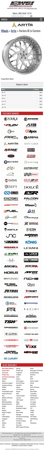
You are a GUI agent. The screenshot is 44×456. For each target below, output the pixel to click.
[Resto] (11, 303)
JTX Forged (19, 389)
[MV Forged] (11, 278)
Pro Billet (18, 423)
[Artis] (11, 143)
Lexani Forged (20, 395)
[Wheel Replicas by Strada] (11, 352)
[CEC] (11, 168)
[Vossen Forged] (31, 340)
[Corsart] (31, 168)
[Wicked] (31, 352)
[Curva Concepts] (11, 180)
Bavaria (4, 400)
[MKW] (11, 266)
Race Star (19, 425)
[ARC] (11, 137)
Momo (18, 410)
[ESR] (31, 192)
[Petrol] (11, 290)
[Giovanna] (31, 217)
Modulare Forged (21, 408)
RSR (31, 377)
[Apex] (31, 131)
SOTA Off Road (34, 387)
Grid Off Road (20, 383)
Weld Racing (34, 419)
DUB (3, 425)
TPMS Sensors (34, 398)
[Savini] (31, 309)
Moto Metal (19, 412)
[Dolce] (31, 186)
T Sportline (33, 393)
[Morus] (11, 272)
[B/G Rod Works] (11, 155)
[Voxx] (31, 346)
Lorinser (18, 398)
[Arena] (31, 137)
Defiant (4, 423)
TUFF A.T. (33, 400)
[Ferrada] (11, 205)
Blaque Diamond (7, 404)
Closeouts (5, 372)
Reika (31, 368)
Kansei (18, 391)
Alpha (4, 381)
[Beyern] (11, 162)
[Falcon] (31, 198)
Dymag (18, 368)
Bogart (4, 406)
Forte (17, 377)
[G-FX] (31, 211)
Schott (32, 383)
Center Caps (5, 370)
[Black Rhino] (31, 162)
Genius (18, 379)
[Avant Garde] (31, 143)
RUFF (31, 379)
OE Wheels (19, 419)
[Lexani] (31, 248)
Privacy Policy (23, 445)
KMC (17, 393)
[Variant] (31, 321)
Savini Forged (34, 381)
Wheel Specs (15, 444)
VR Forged (33, 416)
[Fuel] (11, 211)
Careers (30, 445)
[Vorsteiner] (31, 333)
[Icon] (31, 229)
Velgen (32, 410)
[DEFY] (11, 186)
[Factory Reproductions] (11, 198)
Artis (13, 31)
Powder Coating (21, 421)
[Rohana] (31, 303)
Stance (32, 389)
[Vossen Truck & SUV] (11, 346)
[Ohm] (31, 284)
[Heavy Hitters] (31, 223)
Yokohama (33, 423)
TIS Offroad (33, 395)
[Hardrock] (11, 223)
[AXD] (31, 149)
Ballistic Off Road (7, 398)
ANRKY (4, 387)
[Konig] (31, 241)
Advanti (4, 379)
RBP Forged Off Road (22, 427)
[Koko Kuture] (11, 241)
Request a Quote (22, 84)
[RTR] (11, 309)
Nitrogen (18, 414)
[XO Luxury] (11, 358)
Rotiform (32, 374)
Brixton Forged (6, 412)
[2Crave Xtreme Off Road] (31, 119)
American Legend (7, 383)
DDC (3, 421)
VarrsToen (33, 406)
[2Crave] (11, 119)
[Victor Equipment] (31, 327)
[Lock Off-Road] (31, 254)
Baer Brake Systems (8, 368)
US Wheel (33, 404)
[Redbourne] (11, 297)
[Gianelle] (11, 217)
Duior (3, 427)
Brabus (4, 410)
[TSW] (11, 321)
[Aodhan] (11, 131)
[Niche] (31, 278)
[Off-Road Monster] (11, 284)
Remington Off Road (36, 370)
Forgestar (19, 372)
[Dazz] (31, 180)
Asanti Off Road (7, 393)
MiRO (17, 404)
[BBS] (31, 155)
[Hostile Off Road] (11, 229)
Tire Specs (8, 444)
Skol (31, 385)
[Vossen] (11, 340)
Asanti (4, 389)
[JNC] (11, 235)
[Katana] (31, 235)
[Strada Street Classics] (31, 315)
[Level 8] (11, 248)
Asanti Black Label (7, 391)
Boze (3, 408)
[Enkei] (11, 192)
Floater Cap (5, 374)
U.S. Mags (33, 402)
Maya (17, 402)
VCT (31, 408)
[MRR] (31, 272)
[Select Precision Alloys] (11, 315)
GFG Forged (19, 381)
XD (31, 421)
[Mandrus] (11, 260)
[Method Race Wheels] (31, 260)
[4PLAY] (11, 125)
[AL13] (31, 125)
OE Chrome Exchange (8, 377)
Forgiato (18, 374)
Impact (18, 387)
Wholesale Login (32, 8)
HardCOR (19, 385)
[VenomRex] (11, 327)
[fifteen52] (31, 205)
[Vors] (11, 333)
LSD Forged (19, 400)
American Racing (7, 385)
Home (2, 444)
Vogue (32, 414)
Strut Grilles (33, 391)
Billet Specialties (7, 402)
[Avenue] (11, 149)
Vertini (32, 412)
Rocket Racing (34, 372)
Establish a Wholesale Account (29, 444)
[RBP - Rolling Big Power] (31, 290)
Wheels (4, 19)
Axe (3, 395)
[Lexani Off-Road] (11, 254)
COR (3, 414)
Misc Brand (19, 406)
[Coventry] (11, 174)
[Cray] (31, 174)
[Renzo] (31, 297)
